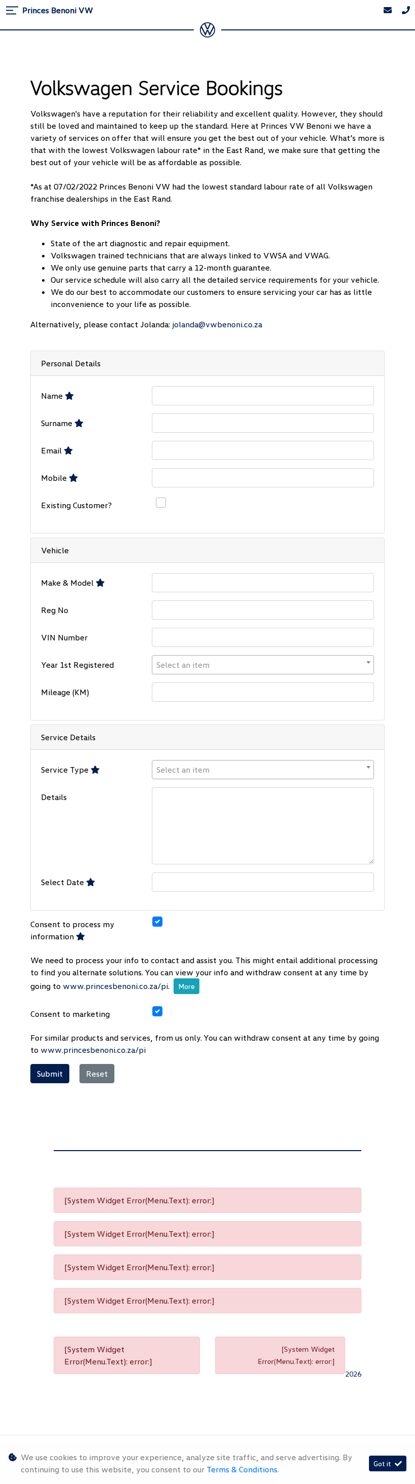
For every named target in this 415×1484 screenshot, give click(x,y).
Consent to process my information (72, 930)
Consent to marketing (70, 1014)
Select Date (63, 882)
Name (53, 396)
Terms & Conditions (241, 1469)
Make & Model (68, 583)
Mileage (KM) (65, 692)
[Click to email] (388, 10)
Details (54, 797)
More (186, 986)
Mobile (55, 478)
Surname (57, 423)
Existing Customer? (76, 505)
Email (52, 450)
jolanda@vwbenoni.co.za (217, 324)
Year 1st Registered (77, 665)
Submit (50, 1074)
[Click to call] (406, 10)
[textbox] (263, 665)
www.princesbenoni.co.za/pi (115, 986)
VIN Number (64, 637)
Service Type (66, 770)
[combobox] (263, 664)
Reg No (54, 610)
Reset (97, 1074)
